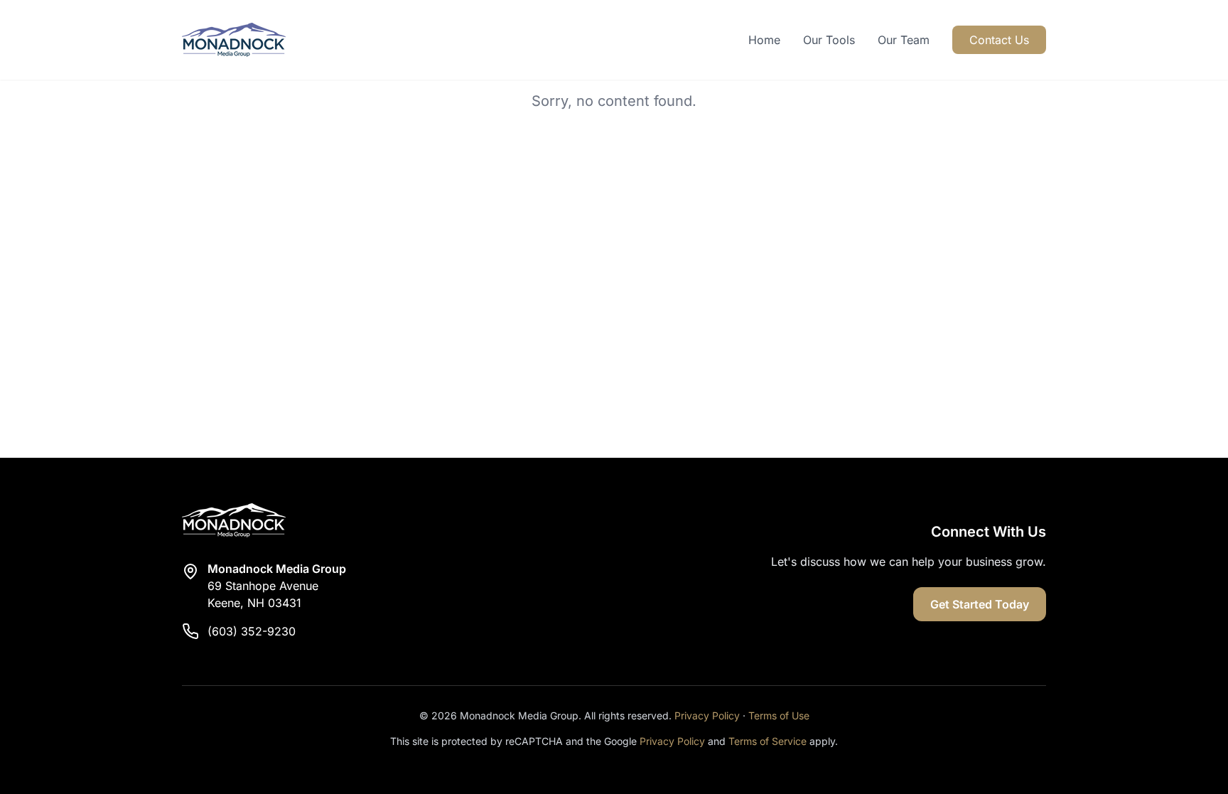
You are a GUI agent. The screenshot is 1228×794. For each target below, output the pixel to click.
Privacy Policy (707, 715)
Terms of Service (767, 741)
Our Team (904, 40)
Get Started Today (979, 604)
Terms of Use (778, 715)
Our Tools (829, 40)
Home (764, 40)
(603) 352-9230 (252, 631)
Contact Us (999, 40)
